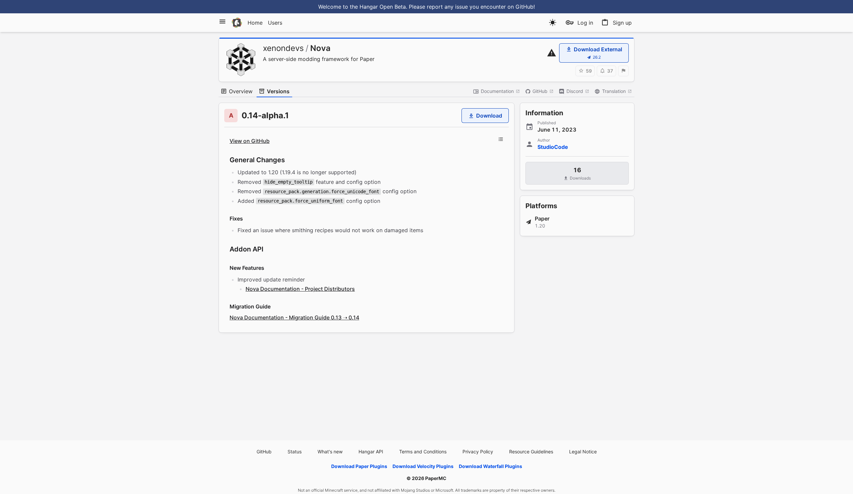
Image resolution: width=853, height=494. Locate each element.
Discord (574, 91)
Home (255, 22)
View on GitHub (250, 141)
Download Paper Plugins (359, 466)
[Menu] (222, 21)
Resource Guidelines (531, 451)
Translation (614, 91)
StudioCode (552, 147)
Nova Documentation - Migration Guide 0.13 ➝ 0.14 (294, 317)
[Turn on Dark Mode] (552, 22)
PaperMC (435, 478)
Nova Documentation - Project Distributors (300, 288)
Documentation (497, 91)
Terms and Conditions (422, 451)
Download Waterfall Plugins (490, 466)
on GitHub (520, 6)
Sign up (622, 22)
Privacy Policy (477, 451)
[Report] (623, 71)
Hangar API (371, 451)
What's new (330, 451)
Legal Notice (583, 451)
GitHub (539, 91)
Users (275, 22)
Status (295, 451)
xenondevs (283, 48)
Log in (585, 22)
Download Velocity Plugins (423, 466)
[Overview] (500, 139)
